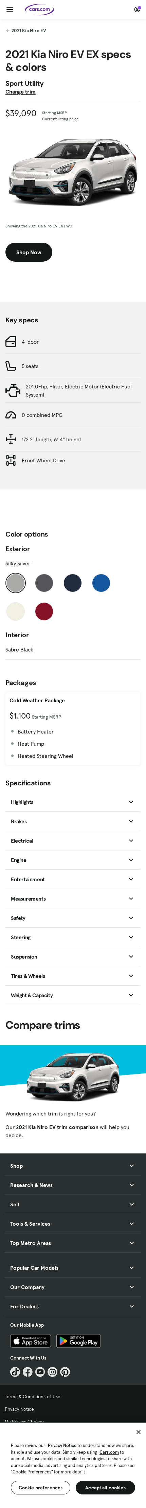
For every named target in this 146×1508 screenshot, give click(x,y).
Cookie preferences (41, 1488)
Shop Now (28, 252)
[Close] (138, 1432)
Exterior (17, 548)
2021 (29, 30)
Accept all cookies (105, 1488)
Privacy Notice (19, 1409)
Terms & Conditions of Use (32, 1396)
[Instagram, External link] (52, 1372)
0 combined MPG (42, 414)
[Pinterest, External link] (65, 1372)
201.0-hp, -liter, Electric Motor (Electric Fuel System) (79, 390)
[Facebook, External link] (28, 1372)
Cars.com (109, 1452)
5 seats (30, 366)
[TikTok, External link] (15, 1372)
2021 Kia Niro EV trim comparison (57, 1127)
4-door (30, 341)
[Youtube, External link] (40, 1372)
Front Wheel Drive (43, 460)
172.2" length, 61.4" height (51, 439)
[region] (73, 1465)
